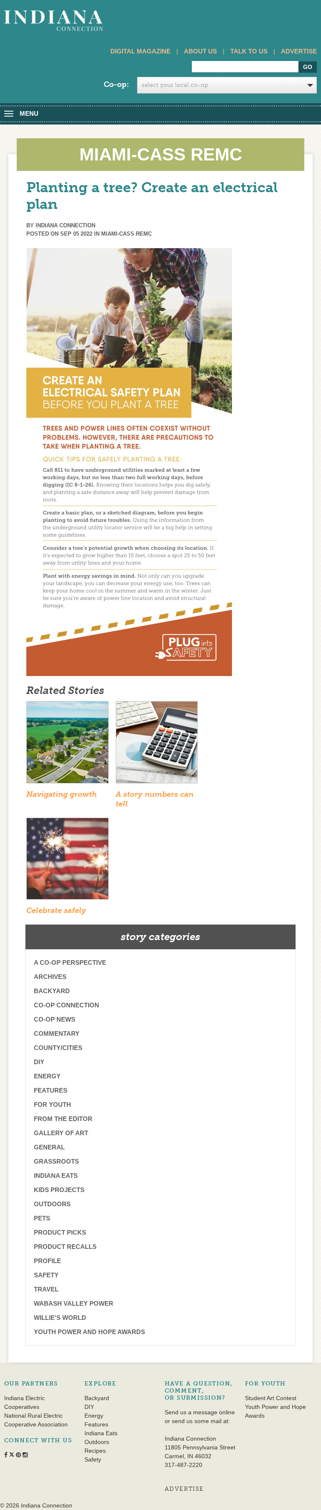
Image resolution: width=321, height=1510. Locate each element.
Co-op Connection (66, 1005)
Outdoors (52, 1203)
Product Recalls (65, 1246)
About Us (200, 51)
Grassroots (56, 1161)
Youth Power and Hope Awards (89, 1331)
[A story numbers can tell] (157, 745)
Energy (47, 1076)
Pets (42, 1218)
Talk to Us (249, 51)
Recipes (95, 1450)
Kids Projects (59, 1189)
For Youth (52, 1104)
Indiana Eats (56, 1175)
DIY (39, 1061)
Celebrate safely (56, 910)
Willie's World (60, 1317)
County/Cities (58, 1047)
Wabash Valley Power (73, 1303)
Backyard (52, 990)
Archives (50, 976)
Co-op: (116, 84)
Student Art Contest (270, 1398)
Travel (46, 1289)
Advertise (299, 51)
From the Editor (63, 1118)
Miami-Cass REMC (126, 234)
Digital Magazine (140, 51)
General (49, 1147)
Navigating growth (61, 794)
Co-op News (54, 1019)
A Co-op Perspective (70, 962)
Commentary (56, 1033)
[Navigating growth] (67, 745)
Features (50, 1090)
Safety (46, 1275)
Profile (47, 1260)
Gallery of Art (61, 1132)
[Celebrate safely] (67, 861)
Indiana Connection (65, 225)
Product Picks (60, 1232)
